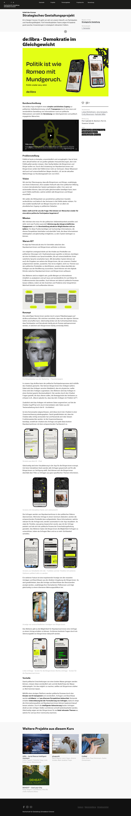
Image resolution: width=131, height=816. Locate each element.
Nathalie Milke (100, 114)
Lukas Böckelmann (89, 112)
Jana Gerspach (101, 112)
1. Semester (86, 28)
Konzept (97, 135)
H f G (11, 4)
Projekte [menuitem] (53, 2)
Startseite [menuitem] (41, 2)
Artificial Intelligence (89, 132)
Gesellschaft (86, 130)
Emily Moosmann (88, 114)
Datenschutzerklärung (69, 147)
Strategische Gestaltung (91, 22)
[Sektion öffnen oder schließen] (65, 31)
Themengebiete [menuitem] (65, 2)
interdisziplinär (87, 135)
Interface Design (99, 130)
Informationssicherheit (102, 807)
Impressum (80, 807)
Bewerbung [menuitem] (91, 2)
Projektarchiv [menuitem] (80, 2)
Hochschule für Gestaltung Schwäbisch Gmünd (38, 811)
